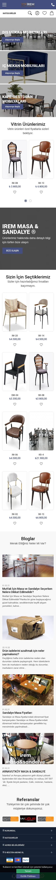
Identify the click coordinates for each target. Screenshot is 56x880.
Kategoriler (9, 13)
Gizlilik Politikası (28, 876)
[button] (25, 201)
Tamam (28, 871)
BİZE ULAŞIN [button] (12, 250)
